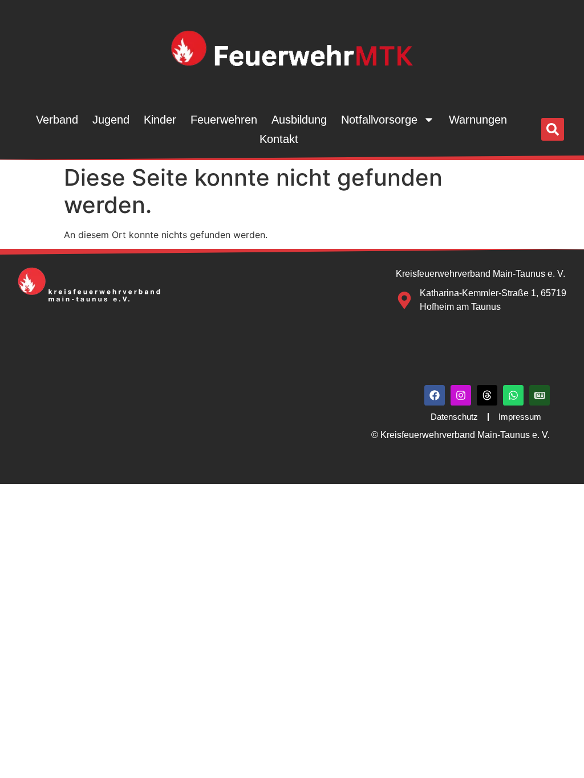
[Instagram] (461, 395)
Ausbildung (299, 119)
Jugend (110, 119)
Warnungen (478, 119)
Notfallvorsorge (379, 119)
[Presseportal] (539, 395)
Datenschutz (454, 416)
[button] (552, 129)
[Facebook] (434, 395)
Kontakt (278, 139)
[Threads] (487, 395)
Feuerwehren (223, 119)
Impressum (519, 416)
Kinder (160, 119)
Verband (57, 119)
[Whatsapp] (513, 395)
